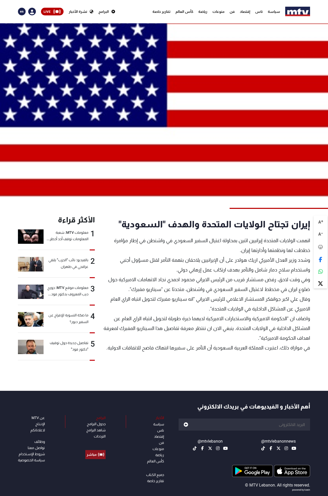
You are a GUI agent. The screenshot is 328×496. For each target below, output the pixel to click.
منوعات (218, 11)
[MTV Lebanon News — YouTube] (294, 448)
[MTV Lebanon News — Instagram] (286, 448)
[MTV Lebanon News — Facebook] (271, 448)
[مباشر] (95, 443)
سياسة (274, 11)
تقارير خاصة (161, 11)
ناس (259, 11)
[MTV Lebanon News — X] (278, 448)
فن (232, 11)
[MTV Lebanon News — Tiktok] (263, 448)
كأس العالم (184, 11)
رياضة (202, 11)
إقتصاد (245, 11)
